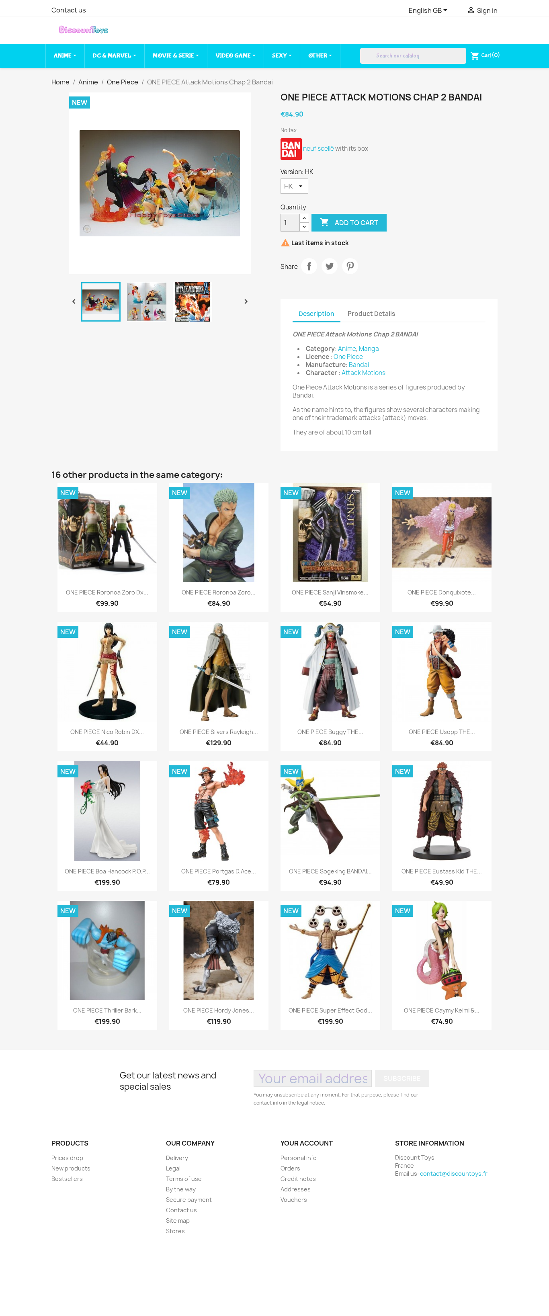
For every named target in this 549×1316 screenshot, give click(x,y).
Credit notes (298, 1179)
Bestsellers (67, 1179)
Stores (175, 1231)
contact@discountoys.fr (454, 1173)
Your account (307, 1143)
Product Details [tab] (371, 314)
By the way (181, 1189)
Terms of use (184, 1179)
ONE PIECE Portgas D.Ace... (218, 871)
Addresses (296, 1189)
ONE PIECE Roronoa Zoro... (219, 592)
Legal (173, 1168)
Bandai (359, 365)
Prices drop (67, 1158)
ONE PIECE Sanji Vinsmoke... (330, 592)
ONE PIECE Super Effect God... (330, 1010)
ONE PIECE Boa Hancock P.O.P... (107, 871)
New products (70, 1168)
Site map (178, 1220)
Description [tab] (316, 314)
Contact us (68, 10)
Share (309, 266)
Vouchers (294, 1199)
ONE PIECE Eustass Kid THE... (442, 871)
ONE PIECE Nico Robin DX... (107, 732)
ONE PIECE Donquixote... (442, 592)
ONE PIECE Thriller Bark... (107, 1010)
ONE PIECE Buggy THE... (330, 732)
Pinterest (350, 266)
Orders (290, 1168)
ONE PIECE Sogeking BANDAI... (330, 871)
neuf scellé (318, 148)
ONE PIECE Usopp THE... (442, 732)
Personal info (299, 1158)
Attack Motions (363, 373)
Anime (347, 348)
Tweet (330, 266)
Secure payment (189, 1199)
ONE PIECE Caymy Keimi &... (441, 1010)
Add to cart (349, 222)
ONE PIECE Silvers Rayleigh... (219, 732)
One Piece (348, 357)
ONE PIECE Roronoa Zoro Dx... (107, 592)
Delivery (177, 1158)
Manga (369, 348)
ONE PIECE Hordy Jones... (218, 1010)
